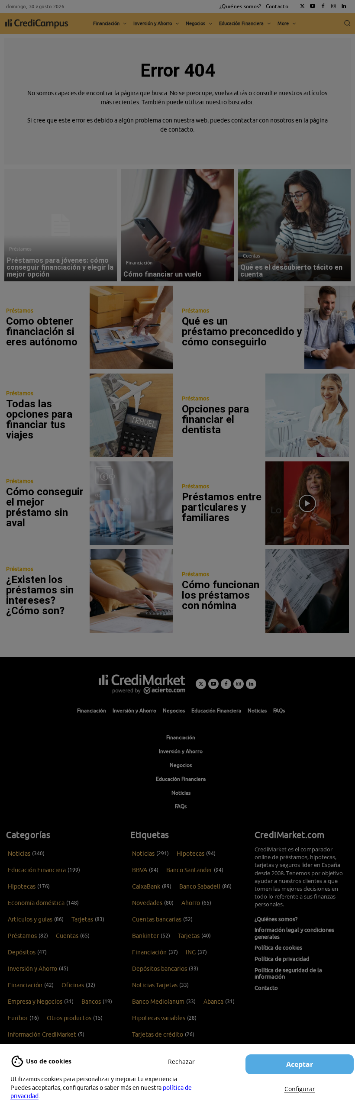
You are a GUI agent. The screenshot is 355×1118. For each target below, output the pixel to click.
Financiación (139, 262)
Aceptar (299, 1064)
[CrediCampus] (36, 23)
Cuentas (251, 255)
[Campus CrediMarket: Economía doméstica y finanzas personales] (142, 683)
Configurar (299, 1089)
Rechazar (181, 1061)
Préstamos (20, 248)
